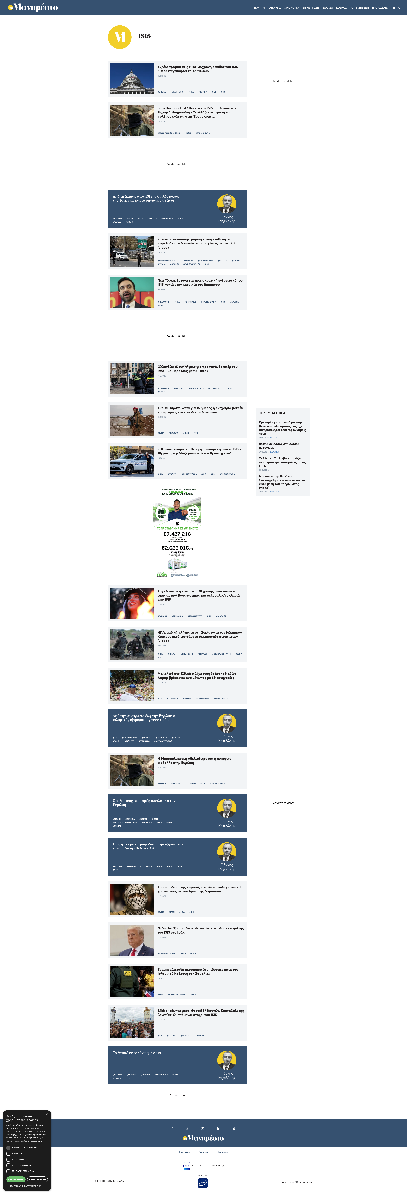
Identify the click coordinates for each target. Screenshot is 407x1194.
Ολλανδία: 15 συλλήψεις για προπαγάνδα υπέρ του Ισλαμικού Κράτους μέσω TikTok (198, 369)
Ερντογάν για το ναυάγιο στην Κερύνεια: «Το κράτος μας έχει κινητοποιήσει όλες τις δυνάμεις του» (282, 428)
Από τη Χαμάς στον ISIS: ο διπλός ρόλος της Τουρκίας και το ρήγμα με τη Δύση (146, 198)
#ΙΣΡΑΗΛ (129, 222)
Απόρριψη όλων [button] (37, 1179)
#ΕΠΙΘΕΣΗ (162, 92)
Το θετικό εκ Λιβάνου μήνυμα (137, 1053)
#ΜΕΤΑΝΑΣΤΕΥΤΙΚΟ (163, 741)
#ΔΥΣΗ (130, 218)
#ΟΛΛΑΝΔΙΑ (163, 388)
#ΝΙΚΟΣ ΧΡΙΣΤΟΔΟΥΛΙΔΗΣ (167, 1075)
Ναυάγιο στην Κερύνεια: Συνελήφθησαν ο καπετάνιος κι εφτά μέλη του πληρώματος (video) (282, 482)
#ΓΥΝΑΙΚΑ (162, 616)
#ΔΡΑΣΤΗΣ (222, 260)
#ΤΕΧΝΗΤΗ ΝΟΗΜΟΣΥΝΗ (169, 133)
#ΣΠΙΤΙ (161, 305)
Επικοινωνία (223, 1152)
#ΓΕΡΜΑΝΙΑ (177, 616)
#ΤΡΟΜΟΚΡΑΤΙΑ (203, 133)
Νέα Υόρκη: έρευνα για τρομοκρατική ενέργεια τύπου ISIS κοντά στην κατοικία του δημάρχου (200, 282)
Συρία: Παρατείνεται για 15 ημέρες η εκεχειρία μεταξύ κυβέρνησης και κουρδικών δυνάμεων (200, 410)
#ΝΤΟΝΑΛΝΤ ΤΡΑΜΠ (221, 654)
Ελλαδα (328, 7)
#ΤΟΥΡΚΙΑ (117, 218)
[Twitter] (202, 1128)
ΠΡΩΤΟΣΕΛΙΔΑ (380, 7)
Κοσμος (341, 7)
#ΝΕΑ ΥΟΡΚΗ (164, 302)
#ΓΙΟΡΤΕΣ (129, 741)
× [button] (47, 1114)
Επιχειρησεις (310, 7)
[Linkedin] (218, 1128)
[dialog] (27, 1150)
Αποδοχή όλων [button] (15, 1179)
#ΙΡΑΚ (186, 433)
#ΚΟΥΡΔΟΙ (174, 433)
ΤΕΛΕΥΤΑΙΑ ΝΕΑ (272, 413)
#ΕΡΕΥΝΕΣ (237, 260)
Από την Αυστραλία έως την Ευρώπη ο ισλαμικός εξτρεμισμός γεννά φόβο (144, 718)
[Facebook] (172, 1128)
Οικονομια (291, 7)
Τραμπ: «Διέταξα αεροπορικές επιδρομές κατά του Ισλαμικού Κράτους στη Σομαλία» (198, 971)
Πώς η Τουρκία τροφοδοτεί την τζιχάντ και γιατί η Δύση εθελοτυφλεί (148, 846)
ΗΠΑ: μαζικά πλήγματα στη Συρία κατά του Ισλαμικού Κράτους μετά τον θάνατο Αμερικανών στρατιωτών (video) (200, 636)
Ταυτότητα (203, 1152)
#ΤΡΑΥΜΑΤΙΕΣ (202, 698)
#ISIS (223, 92)
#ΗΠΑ (191, 92)
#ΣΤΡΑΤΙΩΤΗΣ (187, 654)
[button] (27, 1186)
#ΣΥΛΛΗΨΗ (179, 388)
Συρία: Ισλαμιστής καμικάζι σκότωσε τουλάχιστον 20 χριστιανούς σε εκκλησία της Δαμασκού (199, 889)
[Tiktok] (234, 1128)
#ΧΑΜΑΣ (117, 222)
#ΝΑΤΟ (141, 218)
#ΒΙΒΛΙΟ (117, 819)
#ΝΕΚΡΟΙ (174, 264)
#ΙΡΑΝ (155, 819)
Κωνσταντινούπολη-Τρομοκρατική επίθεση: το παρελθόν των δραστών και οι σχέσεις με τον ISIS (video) (196, 243)
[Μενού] (394, 8)
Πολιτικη (260, 7)
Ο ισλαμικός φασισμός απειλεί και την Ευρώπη (144, 803)
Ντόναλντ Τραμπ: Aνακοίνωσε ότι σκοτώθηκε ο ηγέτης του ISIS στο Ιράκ (201, 930)
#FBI (214, 92)
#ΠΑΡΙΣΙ (116, 741)
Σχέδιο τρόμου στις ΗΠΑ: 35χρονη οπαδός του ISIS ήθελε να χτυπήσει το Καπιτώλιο (198, 69)
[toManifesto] (33, 7)
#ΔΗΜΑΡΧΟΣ (190, 302)
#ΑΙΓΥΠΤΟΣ (147, 822)
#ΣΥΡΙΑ (161, 433)
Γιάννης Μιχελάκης (226, 219)
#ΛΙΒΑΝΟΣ (132, 1075)
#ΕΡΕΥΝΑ (234, 302)
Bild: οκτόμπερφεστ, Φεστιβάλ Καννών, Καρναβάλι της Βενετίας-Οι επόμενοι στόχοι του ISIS (201, 1013)
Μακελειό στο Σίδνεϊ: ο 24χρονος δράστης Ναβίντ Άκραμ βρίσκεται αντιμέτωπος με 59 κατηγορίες (197, 675)
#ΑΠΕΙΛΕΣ (201, 1035)
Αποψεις (275, 7)
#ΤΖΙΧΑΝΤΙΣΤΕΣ (215, 388)
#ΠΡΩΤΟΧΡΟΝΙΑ (189, 474)
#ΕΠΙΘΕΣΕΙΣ (186, 1035)
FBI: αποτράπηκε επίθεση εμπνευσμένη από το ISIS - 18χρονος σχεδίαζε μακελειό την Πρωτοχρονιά (199, 451)
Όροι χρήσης (184, 1152)
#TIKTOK (162, 392)
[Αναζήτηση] (399, 8)
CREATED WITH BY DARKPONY (296, 1182)
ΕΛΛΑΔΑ (274, 451)
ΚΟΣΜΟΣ (275, 437)
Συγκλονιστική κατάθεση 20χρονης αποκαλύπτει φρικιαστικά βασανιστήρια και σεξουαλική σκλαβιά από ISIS (199, 595)
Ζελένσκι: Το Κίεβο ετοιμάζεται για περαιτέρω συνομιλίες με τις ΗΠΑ (282, 462)
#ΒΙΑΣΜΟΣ (221, 616)
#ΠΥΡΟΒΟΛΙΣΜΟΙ (191, 264)
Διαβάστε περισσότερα (31, 1140)
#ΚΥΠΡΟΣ (145, 1075)
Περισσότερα (177, 1095)
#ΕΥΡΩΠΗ (176, 738)
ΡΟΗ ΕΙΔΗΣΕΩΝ (359, 7)
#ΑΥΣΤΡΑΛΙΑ (172, 698)
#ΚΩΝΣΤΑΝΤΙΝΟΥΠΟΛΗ (168, 260)
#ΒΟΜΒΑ (202, 92)
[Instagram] (187, 1128)
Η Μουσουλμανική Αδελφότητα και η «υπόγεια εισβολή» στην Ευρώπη (194, 760)
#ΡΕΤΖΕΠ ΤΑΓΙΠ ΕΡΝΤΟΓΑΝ (161, 218)
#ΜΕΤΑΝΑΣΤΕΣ (178, 783)
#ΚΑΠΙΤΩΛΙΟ (178, 92)
